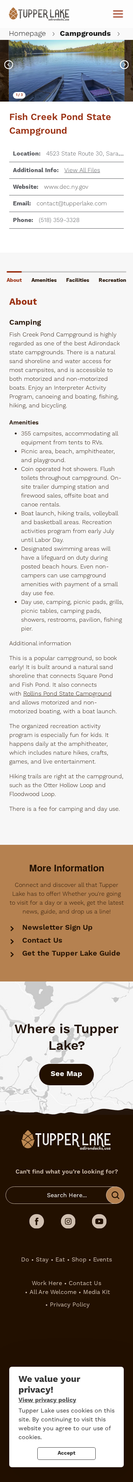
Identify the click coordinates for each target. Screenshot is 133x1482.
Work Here (47, 1283)
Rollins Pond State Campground (67, 693)
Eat (60, 1259)
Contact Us (42, 940)
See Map (66, 1074)
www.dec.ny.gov (66, 187)
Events (102, 1259)
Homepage (27, 33)
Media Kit (96, 1292)
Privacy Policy (70, 1304)
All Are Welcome (53, 1292)
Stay (42, 1259)
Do (25, 1259)
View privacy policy (47, 1400)
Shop (79, 1259)
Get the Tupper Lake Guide (71, 953)
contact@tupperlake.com (72, 203)
